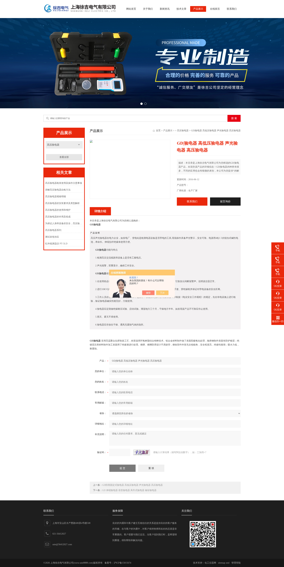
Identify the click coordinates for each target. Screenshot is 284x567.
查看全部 (64, 157)
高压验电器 (53, 144)
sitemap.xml (223, 563)
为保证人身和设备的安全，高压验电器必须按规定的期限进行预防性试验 (64, 223)
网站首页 (131, 9)
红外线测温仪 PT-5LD (56, 243)
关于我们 (148, 9)
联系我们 (232, 9)
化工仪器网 (210, 563)
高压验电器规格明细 (55, 196)
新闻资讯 (165, 9)
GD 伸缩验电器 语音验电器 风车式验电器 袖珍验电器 (129, 490)
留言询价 (225, 201)
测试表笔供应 (52, 237)
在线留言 (215, 9)
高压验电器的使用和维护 (58, 210)
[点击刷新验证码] (141, 452)
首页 (158, 130)
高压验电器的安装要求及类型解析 (62, 203)
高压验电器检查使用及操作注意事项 (63, 183)
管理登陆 (236, 563)
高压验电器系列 (53, 230)
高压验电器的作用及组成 (58, 216)
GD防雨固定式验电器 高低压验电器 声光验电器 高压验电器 (132, 485)
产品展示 (198, 9)
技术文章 (181, 9)
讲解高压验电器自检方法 (58, 190)
